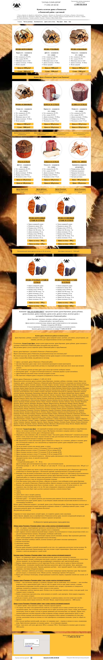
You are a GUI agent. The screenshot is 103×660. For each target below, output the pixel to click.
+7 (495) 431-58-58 (51, 5)
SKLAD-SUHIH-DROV (35, 311)
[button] (59, 21)
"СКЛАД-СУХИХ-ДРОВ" (51, 2)
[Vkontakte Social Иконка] (31, 658)
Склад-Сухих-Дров (28, 343)
